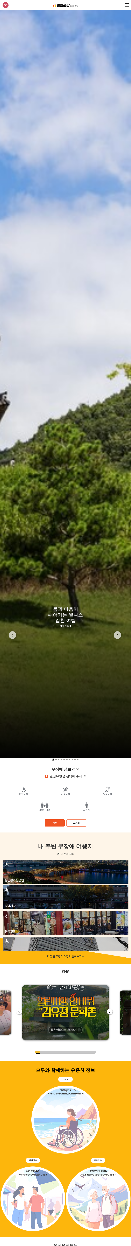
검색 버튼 (120, 5)
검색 (54, 822)
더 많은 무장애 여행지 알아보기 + (65, 956)
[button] (13, 636)
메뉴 (127, 5)
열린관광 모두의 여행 (65, 5)
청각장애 (107, 794)
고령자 (86, 809)
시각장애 (65, 794)
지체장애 (23, 794)
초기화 (76, 822)
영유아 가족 (44, 809)
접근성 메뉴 (6, 5)
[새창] (65, 1012)
